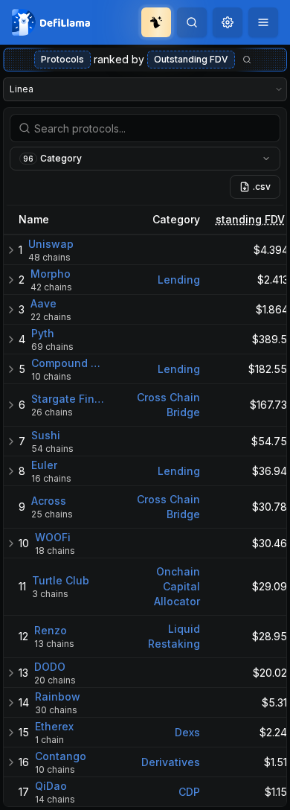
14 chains (55, 799)
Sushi (45, 435)
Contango (60, 756)
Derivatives (170, 762)
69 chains (52, 346)
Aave (43, 303)
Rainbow (57, 696)
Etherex (54, 726)
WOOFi (53, 537)
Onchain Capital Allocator (177, 586)
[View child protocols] (11, 250)
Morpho (50, 273)
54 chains (52, 448)
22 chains (50, 316)
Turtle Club (60, 580)
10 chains (51, 376)
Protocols (62, 59)
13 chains (54, 643)
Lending (179, 279)
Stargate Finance (68, 398)
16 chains (51, 478)
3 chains (50, 593)
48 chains (49, 257)
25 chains (52, 514)
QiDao (51, 785)
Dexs (187, 732)
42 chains (51, 287)
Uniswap (51, 243)
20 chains (55, 680)
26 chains (52, 412)
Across (48, 500)
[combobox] (227, 22)
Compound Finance (68, 363)
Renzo (50, 630)
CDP (189, 791)
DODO (49, 666)
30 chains (56, 709)
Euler (44, 465)
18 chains (55, 550)
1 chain (49, 739)
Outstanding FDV (191, 59)
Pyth (42, 333)
